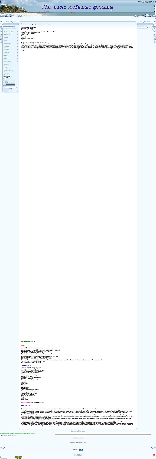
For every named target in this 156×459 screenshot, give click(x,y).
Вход (84, 12)
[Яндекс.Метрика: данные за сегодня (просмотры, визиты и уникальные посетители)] (3, 457)
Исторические (13, 74)
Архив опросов (11, 85)
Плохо (6, 81)
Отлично (6, 77)
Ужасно (6, 82)
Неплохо (6, 80)
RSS (153, 2)
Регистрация (79, 12)
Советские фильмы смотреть (9, 26)
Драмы (5, 74)
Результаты (5, 85)
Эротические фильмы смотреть (9, 27)
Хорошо (6, 78)
